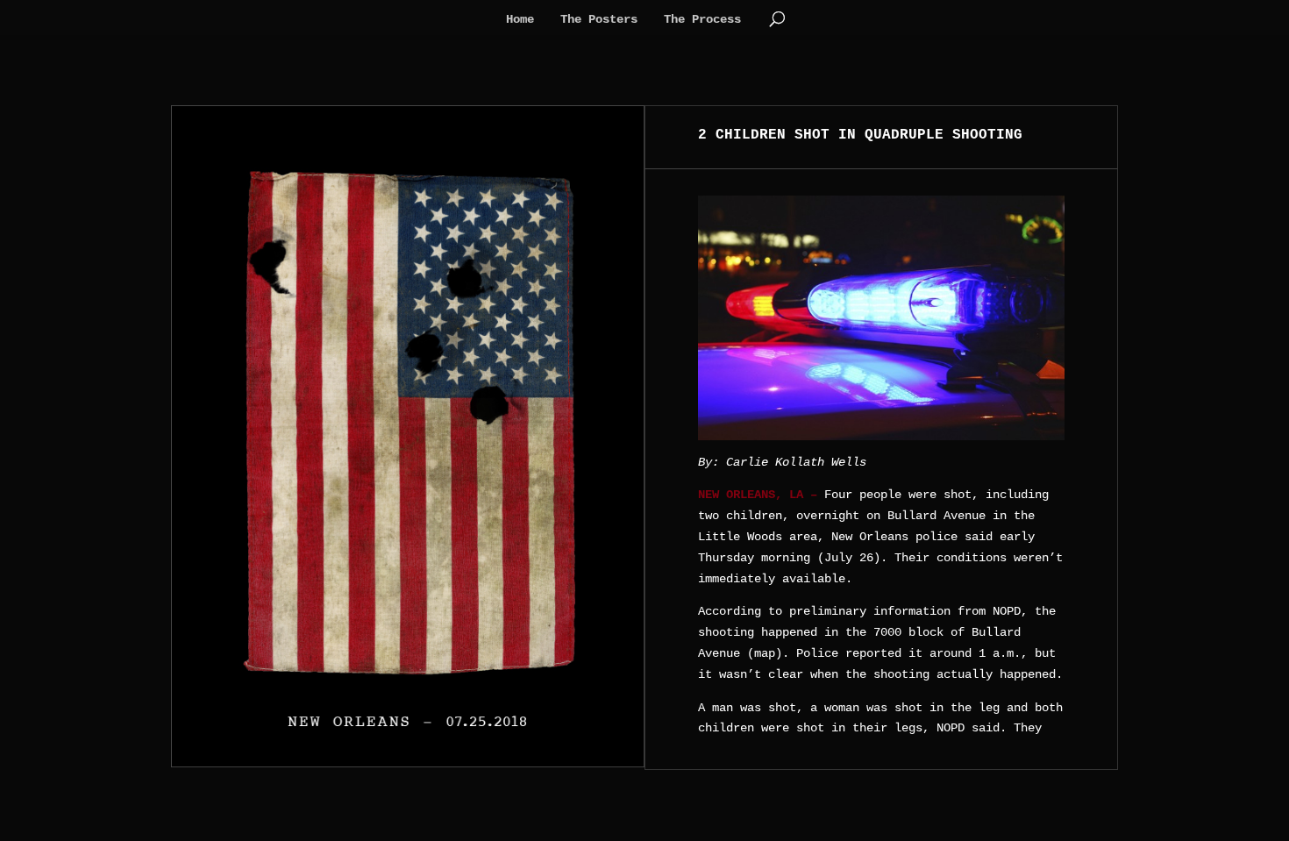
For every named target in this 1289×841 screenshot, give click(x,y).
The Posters (598, 19)
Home (520, 19)
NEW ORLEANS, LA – (757, 495)
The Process (702, 19)
